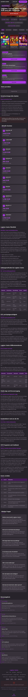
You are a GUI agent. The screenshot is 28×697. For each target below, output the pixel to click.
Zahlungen (14, 672)
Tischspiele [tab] (21, 29)
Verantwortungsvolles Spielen (7, 674)
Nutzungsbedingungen (13, 676)
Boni (10, 672)
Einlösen (14, 82)
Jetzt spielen (14, 13)
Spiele (7, 672)
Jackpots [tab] (15, 29)
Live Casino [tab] (8, 29)
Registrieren (23, 1)
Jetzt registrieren (23, 674)
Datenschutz (5, 676)
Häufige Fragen (16, 674)
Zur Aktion (14, 70)
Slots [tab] (3, 29)
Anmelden (15, 1)
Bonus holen (14, 59)
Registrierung (19, 672)
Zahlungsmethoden (21, 676)
